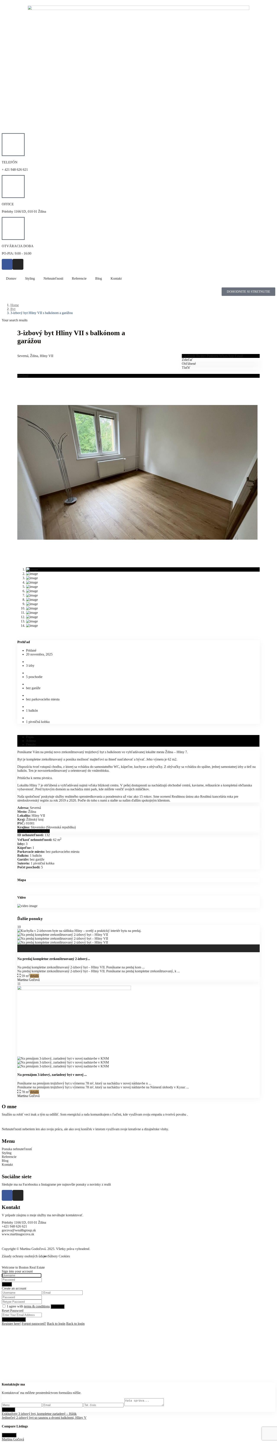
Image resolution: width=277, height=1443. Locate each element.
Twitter (201, 356)
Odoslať (8, 1409)
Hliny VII (46, 356)
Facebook (188, 356)
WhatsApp (226, 356)
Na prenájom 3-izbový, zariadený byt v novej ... (52, 1074)
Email (239, 356)
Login (6, 1284)
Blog (98, 278)
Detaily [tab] (31, 744)
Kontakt (116, 278)
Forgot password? (34, 1323)
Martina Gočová (28, 980)
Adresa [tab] (31, 741)
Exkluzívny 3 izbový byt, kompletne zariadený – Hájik (39, 1414)
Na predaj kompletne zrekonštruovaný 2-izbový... (53, 959)
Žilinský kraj (34, 819)
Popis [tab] (30, 737)
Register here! (11, 1323)
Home (14, 305)
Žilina (34, 356)
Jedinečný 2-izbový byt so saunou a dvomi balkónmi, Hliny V (44, 1417)
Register (57, 1306)
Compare (9, 1435)
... (143, 967)
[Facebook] (7, 264)
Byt (12, 309)
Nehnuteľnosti (53, 278)
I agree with (28, 1306)
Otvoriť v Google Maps (33, 831)
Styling (30, 278)
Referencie (79, 278)
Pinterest (212, 356)
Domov (11, 278)
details (34, 976)
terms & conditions (37, 1306)
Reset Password (13, 1319)
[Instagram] (18, 264)
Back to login (56, 1323)
